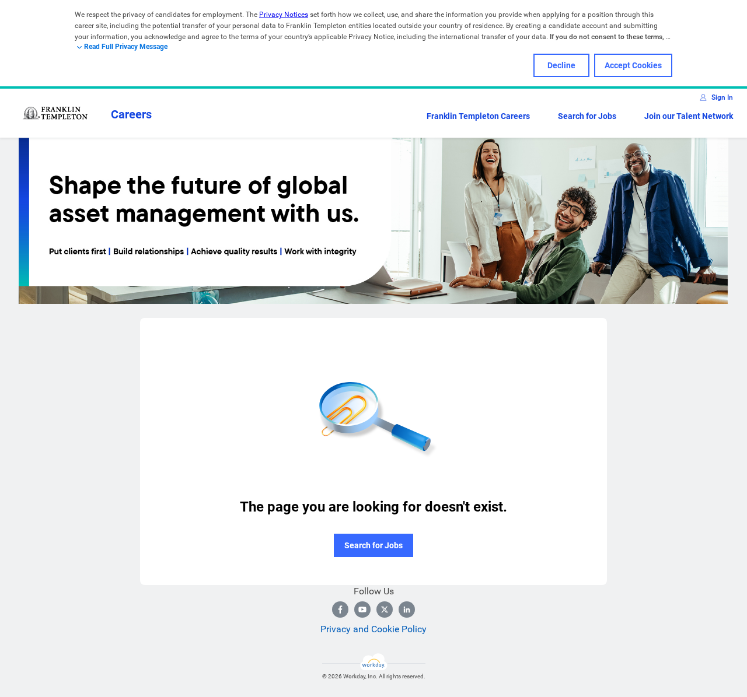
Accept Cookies (633, 65)
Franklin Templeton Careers (478, 116)
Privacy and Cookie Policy (373, 629)
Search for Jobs (587, 116)
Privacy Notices (283, 14)
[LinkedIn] (407, 609)
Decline (561, 65)
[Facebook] (340, 609)
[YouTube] (362, 609)
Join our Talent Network (688, 116)
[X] (384, 609)
